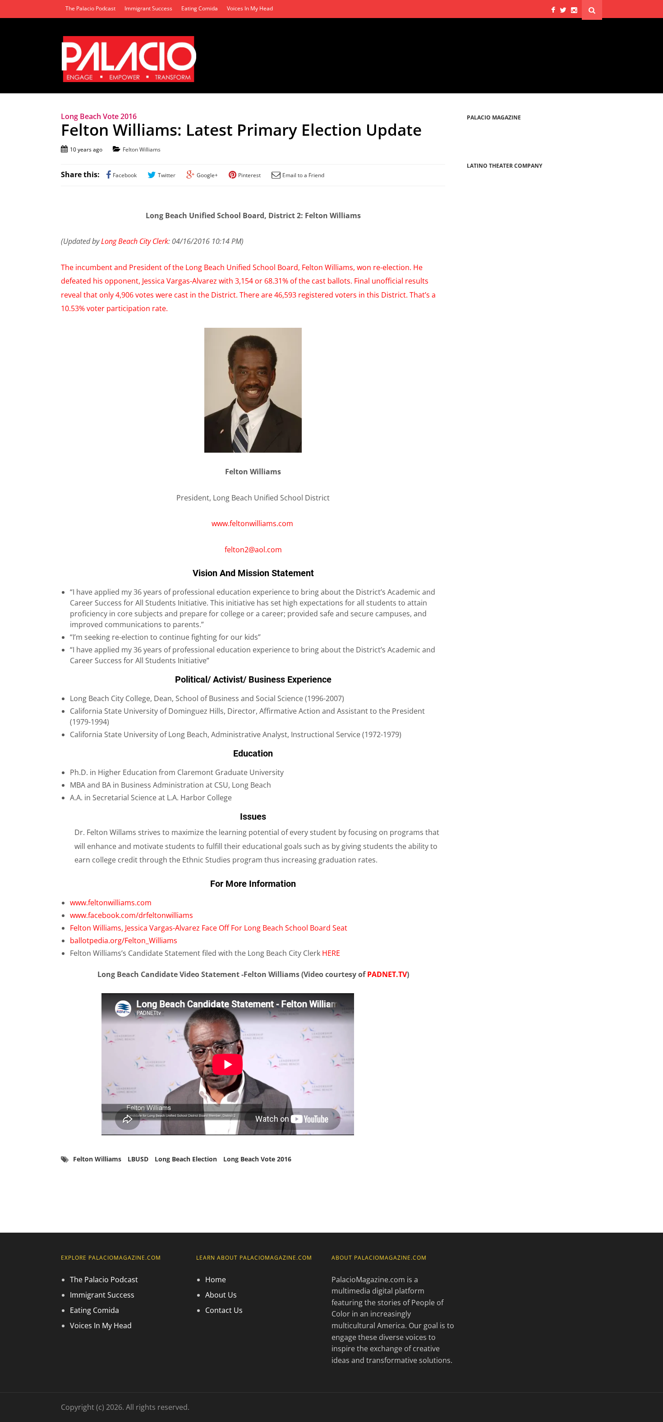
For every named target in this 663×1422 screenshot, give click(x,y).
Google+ (207, 175)
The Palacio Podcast (90, 8)
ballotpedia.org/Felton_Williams (123, 940)
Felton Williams (142, 149)
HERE (331, 953)
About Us (221, 1295)
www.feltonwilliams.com (253, 523)
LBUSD (138, 1159)
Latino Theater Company (504, 166)
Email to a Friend (303, 175)
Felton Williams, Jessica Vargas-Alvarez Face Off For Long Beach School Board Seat (208, 928)
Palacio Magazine (494, 117)
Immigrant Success (148, 8)
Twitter (166, 175)
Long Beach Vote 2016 (257, 1159)
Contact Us (224, 1310)
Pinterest (249, 175)
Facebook (125, 175)
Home (215, 1279)
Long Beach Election (186, 1159)
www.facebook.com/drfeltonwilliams (131, 915)
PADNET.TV (387, 974)
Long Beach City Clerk (134, 241)
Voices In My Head (250, 8)
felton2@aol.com (253, 550)
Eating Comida (199, 8)
